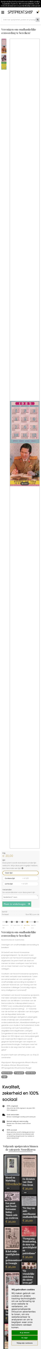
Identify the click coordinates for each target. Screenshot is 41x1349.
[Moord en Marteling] (11, 1165)
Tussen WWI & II (16, 927)
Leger (4, 1077)
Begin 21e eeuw (33, 927)
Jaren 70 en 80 (27, 927)
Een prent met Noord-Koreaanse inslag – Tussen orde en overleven (12, 1210)
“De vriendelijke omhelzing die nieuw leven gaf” (28, 1276)
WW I (12, 927)
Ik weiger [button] (25, 1338)
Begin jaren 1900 (5, 927)
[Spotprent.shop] (20, 12)
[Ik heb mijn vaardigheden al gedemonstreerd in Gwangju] (12, 1238)
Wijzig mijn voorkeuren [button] (25, 1343)
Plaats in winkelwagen (15, 904)
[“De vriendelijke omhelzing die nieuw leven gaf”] (29, 1265)
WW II (22, 927)
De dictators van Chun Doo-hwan (29, 1181)
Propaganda (19, 1073)
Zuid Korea (30, 1073)
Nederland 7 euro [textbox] (10, 897)
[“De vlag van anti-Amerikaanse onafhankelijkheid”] (29, 1201)
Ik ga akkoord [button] (24, 1332)
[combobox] (20, 897)
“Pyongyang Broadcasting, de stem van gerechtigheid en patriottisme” (30, 1246)
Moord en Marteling (10, 1179)
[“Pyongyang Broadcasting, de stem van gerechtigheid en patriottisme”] (29, 1231)
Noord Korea (7, 1073)
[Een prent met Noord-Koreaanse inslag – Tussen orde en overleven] (12, 1196)
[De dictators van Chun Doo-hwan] (29, 1166)
